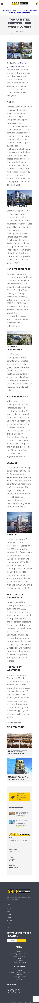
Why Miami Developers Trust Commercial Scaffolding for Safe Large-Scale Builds (18, 778)
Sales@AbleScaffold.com (19, 12)
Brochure (9, 915)
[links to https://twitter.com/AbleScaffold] (15, 991)
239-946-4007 (19, 980)
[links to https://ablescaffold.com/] (19, 3)
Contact (9, 918)
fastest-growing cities (17, 65)
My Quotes (9, 921)
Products (9, 912)
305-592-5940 (8, 10)
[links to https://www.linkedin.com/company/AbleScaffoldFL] (19, 991)
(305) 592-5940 (14, 859)
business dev (17, 723)
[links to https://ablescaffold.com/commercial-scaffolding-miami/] (19, 766)
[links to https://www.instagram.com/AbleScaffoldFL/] (8, 991)
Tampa (11, 723)
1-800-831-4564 (30, 10)
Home (17, 31)
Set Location (22, 940)
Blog (21, 31)
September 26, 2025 (20, 816)
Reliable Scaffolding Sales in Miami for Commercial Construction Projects (18, 751)
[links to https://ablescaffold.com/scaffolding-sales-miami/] (19, 739)
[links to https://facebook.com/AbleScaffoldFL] (12, 991)
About (8, 924)
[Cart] (36, 5)
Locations (9, 909)
